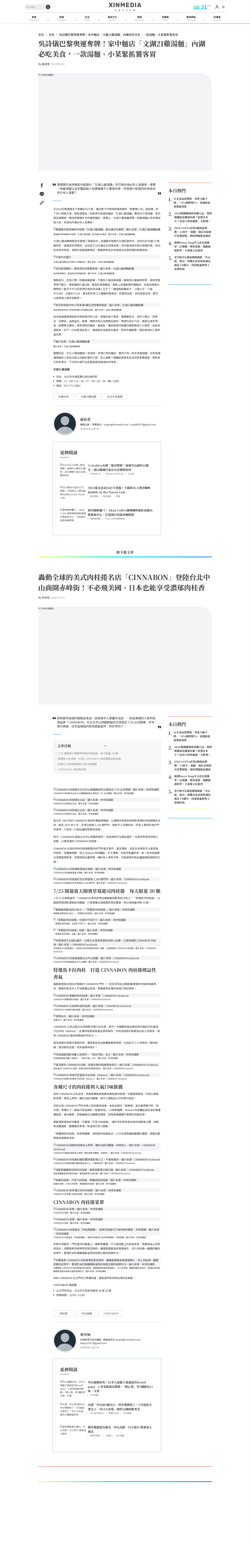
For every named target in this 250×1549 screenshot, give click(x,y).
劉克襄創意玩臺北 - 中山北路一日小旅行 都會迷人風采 (120, 1429)
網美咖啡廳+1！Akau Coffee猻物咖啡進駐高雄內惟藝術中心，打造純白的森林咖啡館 (120, 512)
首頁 (41, 34)
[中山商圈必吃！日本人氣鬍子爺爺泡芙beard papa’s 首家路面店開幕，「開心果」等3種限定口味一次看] (73, 1390)
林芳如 (46, 597)
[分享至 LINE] (41, 194)
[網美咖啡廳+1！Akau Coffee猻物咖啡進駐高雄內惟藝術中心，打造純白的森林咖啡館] (73, 518)
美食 (51, 34)
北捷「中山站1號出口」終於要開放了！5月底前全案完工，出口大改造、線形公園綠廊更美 (120, 1407)
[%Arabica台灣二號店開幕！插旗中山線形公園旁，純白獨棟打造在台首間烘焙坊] (73, 473)
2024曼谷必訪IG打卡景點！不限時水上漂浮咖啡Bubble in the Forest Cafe (119, 490)
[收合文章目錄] (105, 746)
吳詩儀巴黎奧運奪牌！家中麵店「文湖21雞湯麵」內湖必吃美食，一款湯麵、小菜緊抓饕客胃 (118, 34)
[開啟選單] (223, 7)
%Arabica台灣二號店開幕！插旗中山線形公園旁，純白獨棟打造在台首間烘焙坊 (118, 467)
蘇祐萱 (46, 64)
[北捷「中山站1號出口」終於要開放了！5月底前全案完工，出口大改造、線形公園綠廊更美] (73, 1412)
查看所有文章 (88, 429)
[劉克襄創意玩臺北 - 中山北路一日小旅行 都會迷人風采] (73, 1435)
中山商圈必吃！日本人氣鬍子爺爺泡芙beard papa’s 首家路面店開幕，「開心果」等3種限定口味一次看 (120, 1386)
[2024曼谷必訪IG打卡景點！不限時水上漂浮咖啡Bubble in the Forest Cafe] (73, 495)
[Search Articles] (48, 7)
